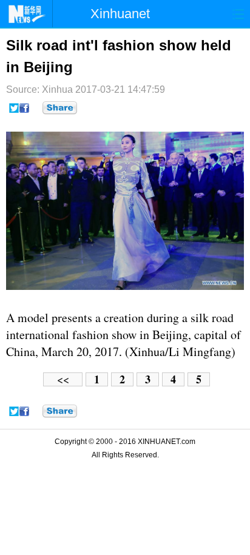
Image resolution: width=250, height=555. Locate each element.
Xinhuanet (120, 13)
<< (63, 379)
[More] (59, 108)
